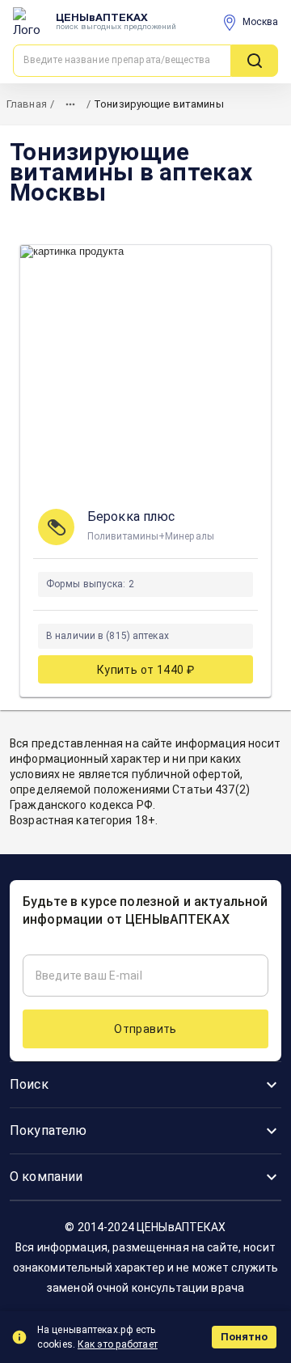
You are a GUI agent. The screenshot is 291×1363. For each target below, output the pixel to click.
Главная (26, 104)
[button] (145, 1084)
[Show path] (70, 104)
